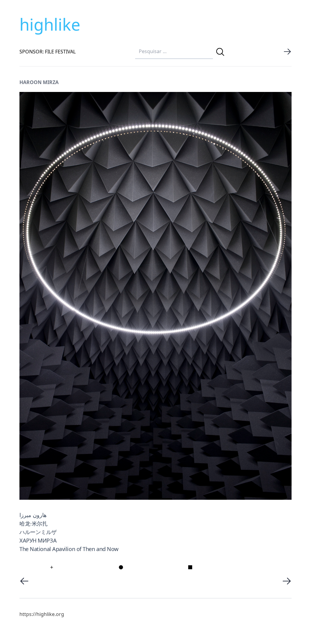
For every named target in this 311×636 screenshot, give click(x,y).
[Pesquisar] (220, 52)
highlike (49, 24)
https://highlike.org (41, 614)
